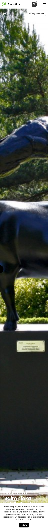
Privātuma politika (24, 519)
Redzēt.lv (14, 4)
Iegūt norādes (38, 13)
